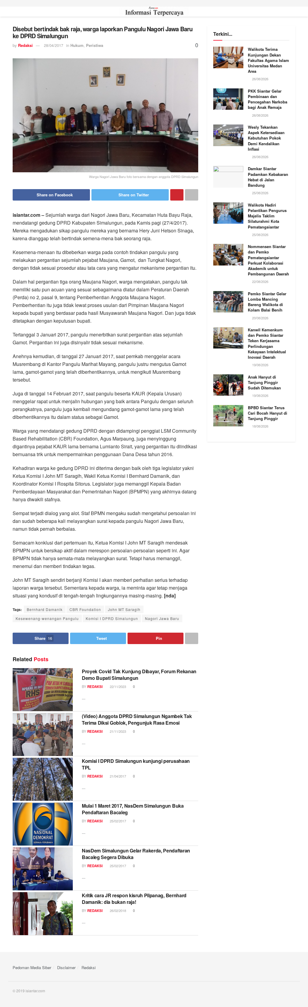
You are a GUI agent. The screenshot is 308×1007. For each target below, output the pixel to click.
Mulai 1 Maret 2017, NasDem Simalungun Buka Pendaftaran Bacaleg (133, 809)
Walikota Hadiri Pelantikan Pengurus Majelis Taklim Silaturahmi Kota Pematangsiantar (267, 216)
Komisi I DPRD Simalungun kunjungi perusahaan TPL (136, 764)
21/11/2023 (117, 731)
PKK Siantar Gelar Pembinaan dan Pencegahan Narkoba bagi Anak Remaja (267, 99)
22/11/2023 (117, 686)
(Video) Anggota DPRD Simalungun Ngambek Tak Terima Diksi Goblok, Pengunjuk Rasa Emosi (137, 719)
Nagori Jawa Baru (162, 618)
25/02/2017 (117, 820)
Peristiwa (94, 45)
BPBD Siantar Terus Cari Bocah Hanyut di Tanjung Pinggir (267, 413)
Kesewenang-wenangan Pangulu (47, 618)
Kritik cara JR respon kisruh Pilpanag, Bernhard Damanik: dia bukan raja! (134, 898)
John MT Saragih (124, 609)
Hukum (77, 45)
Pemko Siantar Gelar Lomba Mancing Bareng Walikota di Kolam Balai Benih (267, 302)
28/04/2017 (53, 45)
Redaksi (25, 45)
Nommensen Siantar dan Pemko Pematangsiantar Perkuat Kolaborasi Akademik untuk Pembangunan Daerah (268, 260)
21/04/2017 (117, 776)
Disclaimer (66, 967)
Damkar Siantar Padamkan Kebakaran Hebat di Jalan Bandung (268, 177)
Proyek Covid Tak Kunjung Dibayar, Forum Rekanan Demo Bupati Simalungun (139, 674)
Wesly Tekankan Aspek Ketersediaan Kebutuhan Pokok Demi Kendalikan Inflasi (266, 138)
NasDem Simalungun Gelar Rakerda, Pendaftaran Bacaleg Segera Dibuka (136, 854)
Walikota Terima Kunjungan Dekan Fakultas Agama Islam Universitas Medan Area (268, 60)
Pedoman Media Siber (32, 967)
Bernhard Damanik (45, 609)
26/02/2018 (117, 910)
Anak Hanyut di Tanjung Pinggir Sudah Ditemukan (264, 382)
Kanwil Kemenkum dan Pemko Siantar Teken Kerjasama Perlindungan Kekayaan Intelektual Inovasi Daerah (267, 343)
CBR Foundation (85, 609)
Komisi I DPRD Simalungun (112, 618)
